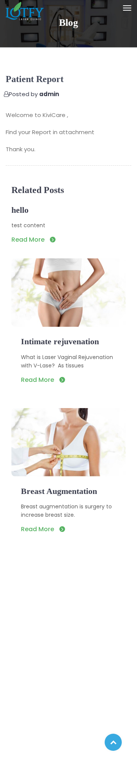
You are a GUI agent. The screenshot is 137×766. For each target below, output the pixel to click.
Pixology (114, 753)
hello (20, 210)
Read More (28, 239)
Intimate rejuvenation (60, 341)
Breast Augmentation (59, 491)
